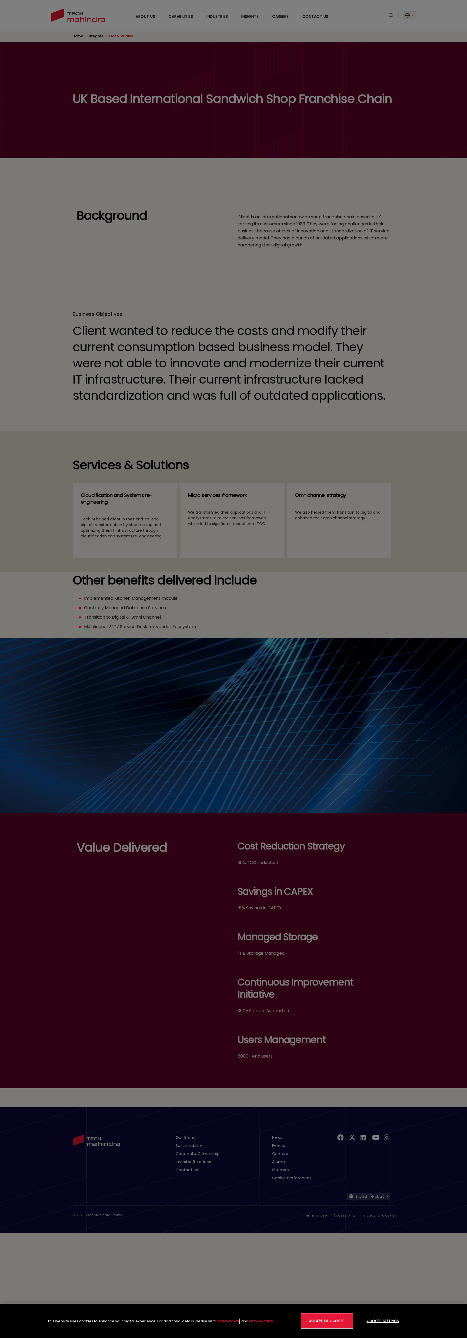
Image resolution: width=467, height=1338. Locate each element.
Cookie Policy (261, 1321)
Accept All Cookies (327, 1321)
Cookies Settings (383, 1321)
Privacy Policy (227, 1321)
